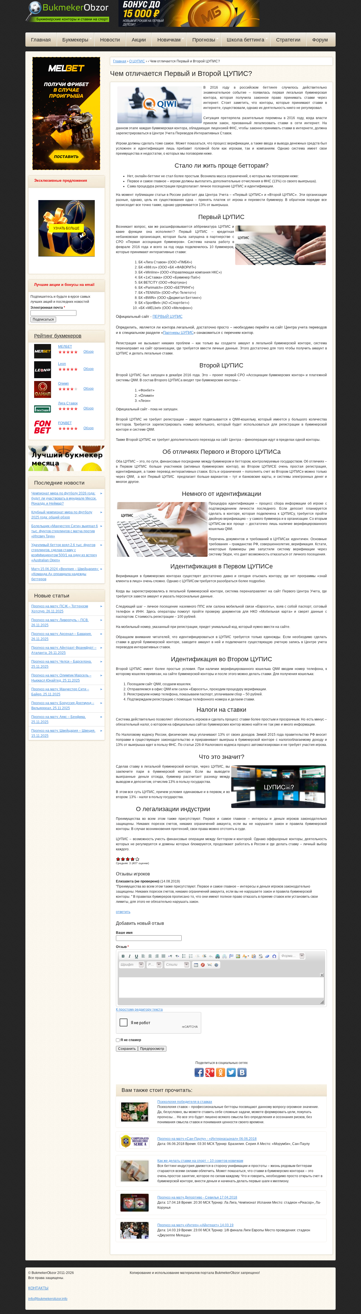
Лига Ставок (68, 403)
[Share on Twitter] (231, 1072)
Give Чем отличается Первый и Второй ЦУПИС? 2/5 (123, 859)
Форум (320, 40)
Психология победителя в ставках (184, 1102)
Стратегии (288, 40)
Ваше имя (124, 933)
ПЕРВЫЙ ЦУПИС (167, 316)
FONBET (65, 423)
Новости (110, 40)
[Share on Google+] (209, 1072)
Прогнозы (201, 40)
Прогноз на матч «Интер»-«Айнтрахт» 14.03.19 (195, 1225)
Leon (62, 364)
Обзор (88, 352)
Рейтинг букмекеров (58, 336)
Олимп (63, 384)
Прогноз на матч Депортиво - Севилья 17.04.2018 (197, 1197)
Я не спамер (130, 1040)
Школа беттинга (243, 40)
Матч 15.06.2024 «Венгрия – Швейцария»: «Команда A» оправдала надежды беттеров (65, 574)
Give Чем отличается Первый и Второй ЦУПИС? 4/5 (132, 859)
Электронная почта (47, 308)
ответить (123, 912)
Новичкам (166, 40)
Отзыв (122, 947)
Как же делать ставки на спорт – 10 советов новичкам (200, 1161)
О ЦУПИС (137, 61)
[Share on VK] (241, 1072)
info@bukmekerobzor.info (47, 1299)
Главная (41, 40)
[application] (221, 978)
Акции (139, 40)
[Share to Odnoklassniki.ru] (220, 1072)
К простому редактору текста (139, 1009)
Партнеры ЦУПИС (178, 332)
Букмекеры (73, 40)
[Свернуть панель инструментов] (322, 975)
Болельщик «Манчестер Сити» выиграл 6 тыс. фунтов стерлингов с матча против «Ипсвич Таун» (64, 531)
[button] (123, 956)
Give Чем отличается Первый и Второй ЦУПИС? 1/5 (118, 859)
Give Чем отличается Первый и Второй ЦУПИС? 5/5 (137, 859)
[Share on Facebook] (199, 1072)
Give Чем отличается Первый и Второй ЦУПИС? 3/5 (128, 859)
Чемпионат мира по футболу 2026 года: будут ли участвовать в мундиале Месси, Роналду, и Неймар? (63, 498)
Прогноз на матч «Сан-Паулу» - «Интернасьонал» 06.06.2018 (207, 1139)
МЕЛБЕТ (65, 347)
